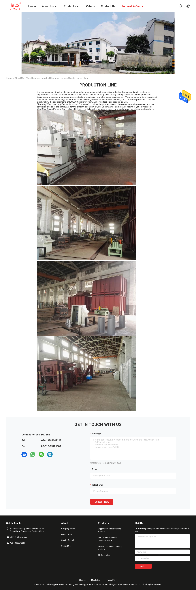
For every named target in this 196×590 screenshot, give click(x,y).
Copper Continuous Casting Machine (109, 530)
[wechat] (41, 454)
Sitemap (82, 580)
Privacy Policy (111, 580)
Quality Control (67, 540)
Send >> (143, 566)
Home (9, 78)
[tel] (58, 454)
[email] (24, 454)
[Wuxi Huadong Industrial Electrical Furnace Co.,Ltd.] (15, 6)
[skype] (50, 454)
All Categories (104, 555)
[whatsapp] (33, 454)
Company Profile (68, 528)
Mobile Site (95, 580)
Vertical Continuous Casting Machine (110, 548)
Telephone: (97, 485)
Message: (97, 433)
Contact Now (102, 501)
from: (95, 469)
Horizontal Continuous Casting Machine (107, 539)
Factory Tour (66, 534)
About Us (19, 78)
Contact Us (66, 546)
